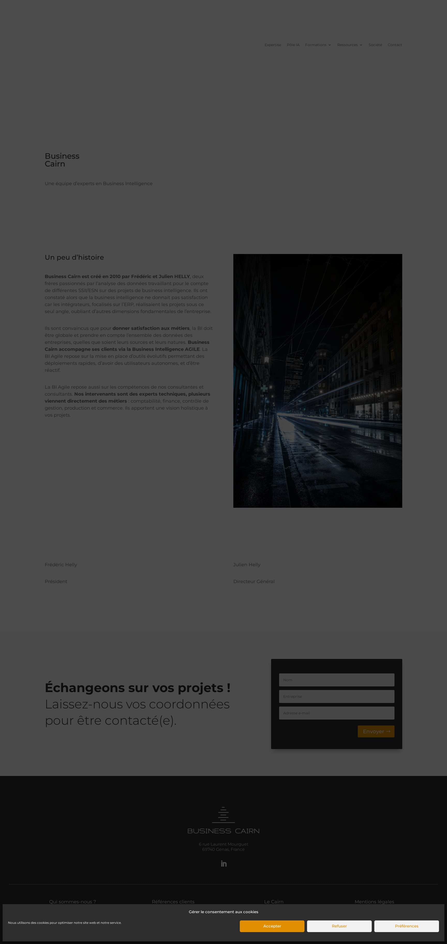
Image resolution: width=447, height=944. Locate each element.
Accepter (272, 926)
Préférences (407, 926)
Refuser (339, 926)
